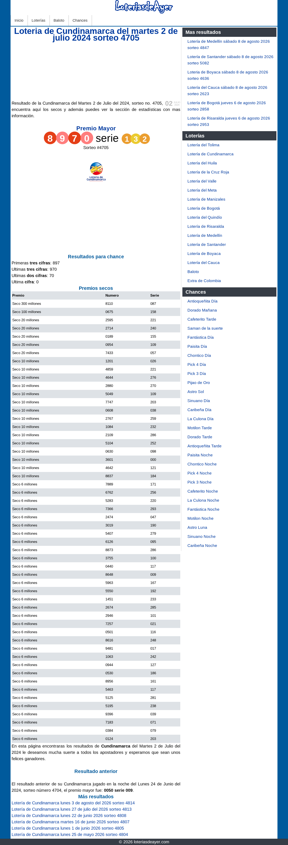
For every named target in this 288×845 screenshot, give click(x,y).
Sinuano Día (198, 401)
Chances (80, 20)
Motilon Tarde (199, 428)
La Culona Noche (203, 500)
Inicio (19, 20)
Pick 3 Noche (199, 482)
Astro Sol (195, 391)
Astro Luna (197, 527)
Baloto (59, 20)
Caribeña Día (199, 410)
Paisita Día (197, 346)
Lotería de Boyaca (204, 253)
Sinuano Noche (201, 536)
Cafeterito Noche (202, 491)
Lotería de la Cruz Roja (208, 172)
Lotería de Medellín (204, 235)
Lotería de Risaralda (205, 226)
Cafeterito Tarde (201, 319)
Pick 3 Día (196, 373)
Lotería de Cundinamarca (210, 154)
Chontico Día (199, 355)
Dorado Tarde (199, 437)
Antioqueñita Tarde (204, 446)
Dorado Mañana (202, 310)
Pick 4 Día (196, 364)
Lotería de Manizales (206, 199)
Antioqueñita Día (202, 301)
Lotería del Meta (202, 190)
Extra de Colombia (204, 281)
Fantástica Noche (203, 509)
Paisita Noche (200, 455)
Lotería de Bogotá (203, 208)
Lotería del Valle (202, 181)
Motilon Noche (200, 518)
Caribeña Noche (202, 545)
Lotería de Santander (206, 244)
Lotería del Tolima (203, 145)
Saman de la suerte (205, 328)
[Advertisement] (96, 70)
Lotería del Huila (202, 163)
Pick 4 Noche (199, 473)
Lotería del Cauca (203, 262)
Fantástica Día (200, 337)
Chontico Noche (202, 464)
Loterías (38, 20)
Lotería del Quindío (204, 217)
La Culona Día (200, 419)
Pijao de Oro (198, 382)
